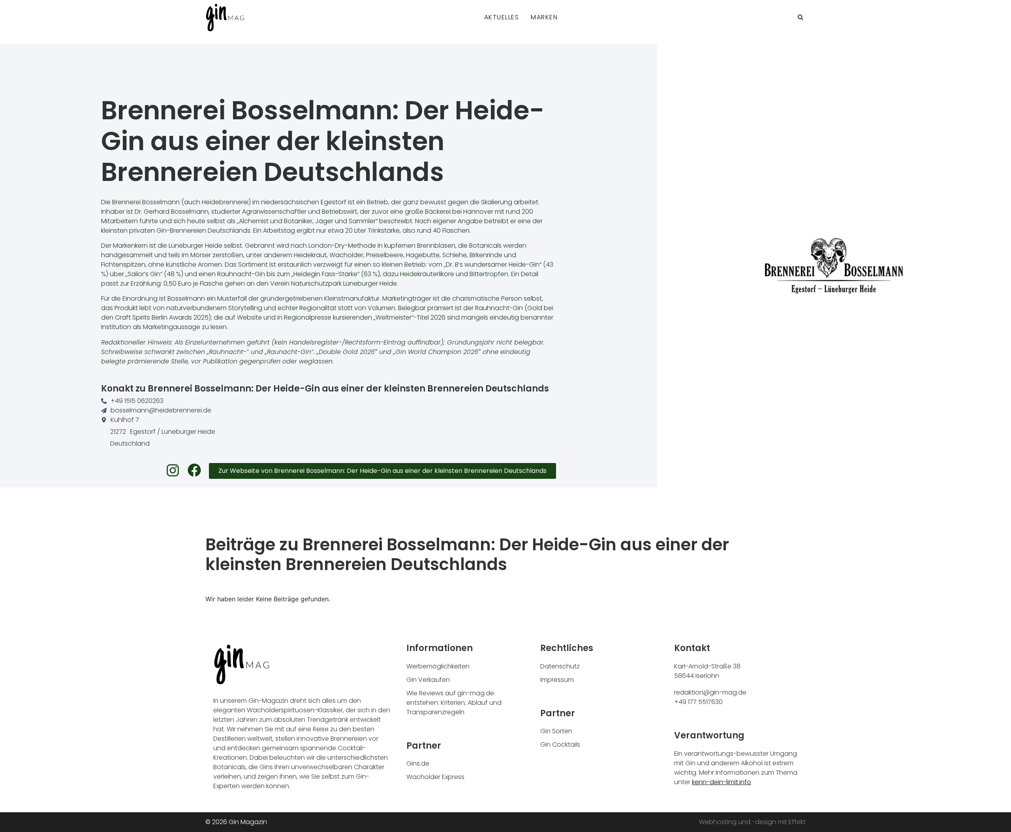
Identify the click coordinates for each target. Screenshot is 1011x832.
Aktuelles (501, 17)
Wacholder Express (435, 776)
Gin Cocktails (560, 744)
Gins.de (417, 763)
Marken (544, 17)
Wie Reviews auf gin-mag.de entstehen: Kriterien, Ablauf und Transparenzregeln (454, 703)
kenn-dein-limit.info (721, 782)
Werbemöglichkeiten (438, 666)
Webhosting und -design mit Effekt (752, 821)
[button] (800, 17)
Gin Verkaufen (428, 679)
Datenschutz (560, 666)
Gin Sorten (556, 731)
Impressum (557, 679)
